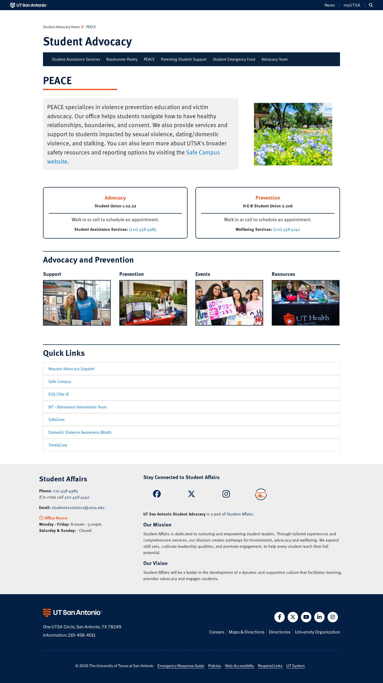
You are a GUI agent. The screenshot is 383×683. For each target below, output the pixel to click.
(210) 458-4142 (286, 229)
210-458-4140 (77, 497)
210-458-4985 (65, 491)
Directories (280, 632)
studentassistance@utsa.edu (78, 507)
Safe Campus (59, 381)
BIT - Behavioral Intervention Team (77, 407)
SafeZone (56, 419)
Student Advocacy (87, 40)
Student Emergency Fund (234, 59)
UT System (295, 665)
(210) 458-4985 (142, 229)
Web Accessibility (239, 665)
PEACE (90, 26)
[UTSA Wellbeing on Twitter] (191, 495)
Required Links (270, 665)
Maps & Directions (246, 632)
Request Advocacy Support (71, 368)
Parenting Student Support (184, 59)
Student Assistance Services (76, 59)
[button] (371, 5)
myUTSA (352, 5)
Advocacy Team (275, 59)
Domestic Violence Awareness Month (80, 432)
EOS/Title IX (58, 394)
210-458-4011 (81, 635)
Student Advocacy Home (62, 26)
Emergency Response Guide (180, 665)
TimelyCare (57, 445)
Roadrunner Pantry (122, 59)
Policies (214, 665)
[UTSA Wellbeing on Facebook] (157, 495)
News (330, 5)
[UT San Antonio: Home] (28, 5)
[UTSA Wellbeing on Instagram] (226, 495)
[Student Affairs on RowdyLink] (261, 493)
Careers (216, 632)
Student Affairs (240, 514)
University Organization (317, 632)
